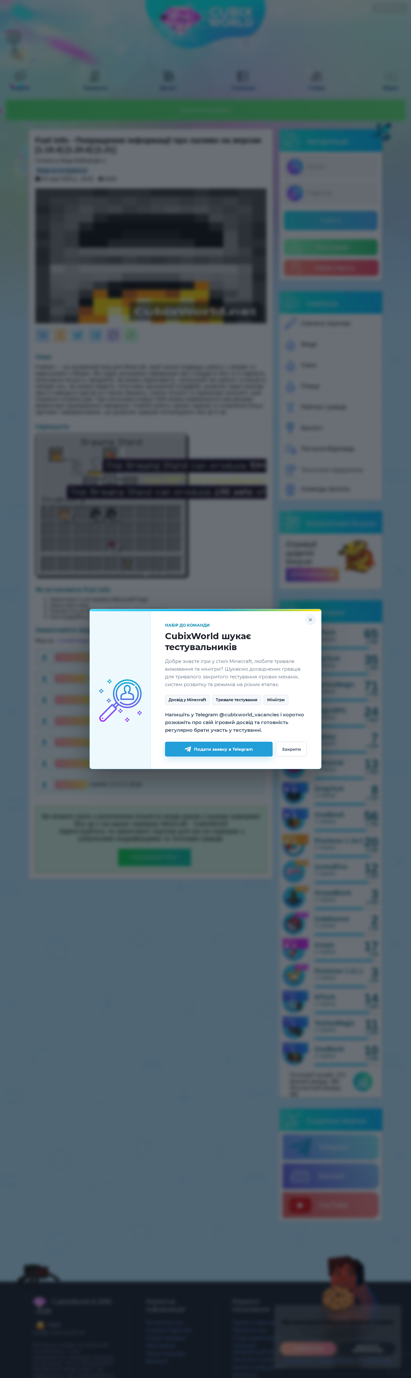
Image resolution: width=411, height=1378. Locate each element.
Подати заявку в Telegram (223, 749)
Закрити (291, 749)
